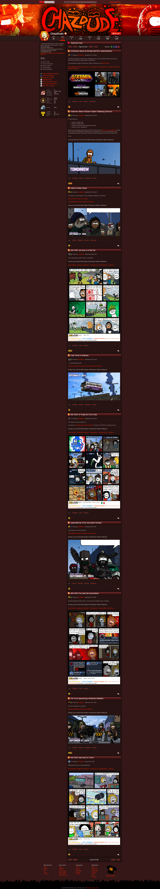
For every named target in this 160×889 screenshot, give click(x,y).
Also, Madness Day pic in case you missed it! (81, 201)
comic (80, 101)
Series (60, 866)
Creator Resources (63, 875)
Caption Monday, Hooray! (78, 188)
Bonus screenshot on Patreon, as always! (80, 709)
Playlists (61, 869)
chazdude (74, 101)
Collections (61, 868)
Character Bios (103, 66)
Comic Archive (72, 66)
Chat (77, 868)
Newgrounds (46, 2)
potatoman (92, 101)
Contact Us (94, 869)
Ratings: (107, 46)
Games (45, 868)
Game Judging (62, 871)
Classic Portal (62, 873)
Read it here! (105, 63)
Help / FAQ (94, 868)
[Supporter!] (65, 34)
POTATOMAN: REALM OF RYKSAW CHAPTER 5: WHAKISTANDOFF (91, 51)
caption (74, 240)
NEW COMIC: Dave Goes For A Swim (82, 758)
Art (44, 871)
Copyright (94, 876)
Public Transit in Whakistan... (79, 355)
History (93, 873)
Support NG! (95, 871)
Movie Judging (62, 872)
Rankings (78, 872)
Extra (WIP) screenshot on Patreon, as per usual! (82, 533)
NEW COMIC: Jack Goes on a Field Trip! (83, 250)
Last (96, 46)
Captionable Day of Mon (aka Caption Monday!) (86, 523)
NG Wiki (78, 873)
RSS (93, 875)
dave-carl (86, 101)
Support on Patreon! (83, 66)
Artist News (79, 871)
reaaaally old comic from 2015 (84, 425)
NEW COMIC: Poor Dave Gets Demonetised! (84, 593)
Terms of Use (96, 887)
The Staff (94, 872)
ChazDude (57, 33)
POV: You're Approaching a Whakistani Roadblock (86, 698)
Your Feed (46, 873)
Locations (111, 66)
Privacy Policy (89, 887)
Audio (45, 872)
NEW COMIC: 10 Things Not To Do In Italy (83, 415)
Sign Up (118, 2)
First (70, 46)
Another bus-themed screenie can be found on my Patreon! (85, 366)
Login (112, 2)
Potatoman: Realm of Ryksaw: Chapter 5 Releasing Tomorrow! (91, 111)
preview (94, 178)
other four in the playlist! (109, 130)
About (93, 866)
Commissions (94, 66)
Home (45, 866)
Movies (45, 869)
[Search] (95, 2)
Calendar (78, 869)
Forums (78, 866)
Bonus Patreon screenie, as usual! (78, 198)
